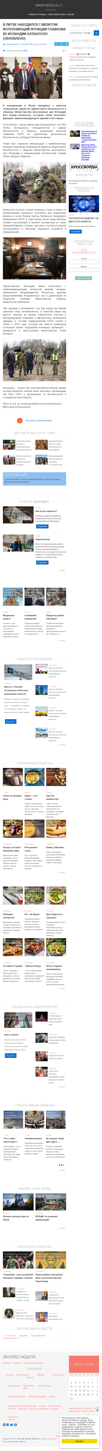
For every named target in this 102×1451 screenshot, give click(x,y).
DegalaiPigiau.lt (75, 1411)
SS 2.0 (23, 1442)
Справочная (13, 1396)
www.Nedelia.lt (49, 4)
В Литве (70, 14)
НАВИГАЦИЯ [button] (50, 10)
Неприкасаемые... (34, 1138)
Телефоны (33, 1396)
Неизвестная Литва (15, 1196)
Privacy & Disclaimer (49, 1439)
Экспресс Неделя (10, 770)
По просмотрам (38, 1335)
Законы (52, 1396)
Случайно (23, 1335)
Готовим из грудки (12, 966)
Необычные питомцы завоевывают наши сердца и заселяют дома (57, 1077)
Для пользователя (84, 251)
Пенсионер (12, 667)
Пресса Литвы (45, 1386)
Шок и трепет (11, 1034)
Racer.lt (85, 1411)
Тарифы (21, 1396)
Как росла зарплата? (46, 511)
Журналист (10, 511)
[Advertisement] (51, 578)
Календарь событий (16, 1254)
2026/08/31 (41, 502)
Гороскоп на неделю (82, 198)
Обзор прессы (14, 1386)
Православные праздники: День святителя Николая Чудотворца (49, 1277)
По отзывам (10, 1335)
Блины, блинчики (55, 847)
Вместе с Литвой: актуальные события (18, 670)
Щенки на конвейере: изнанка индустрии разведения (57, 1040)
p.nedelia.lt (88, 1408)
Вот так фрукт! (32, 914)
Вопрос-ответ (58, 1375)
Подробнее (42, 526)
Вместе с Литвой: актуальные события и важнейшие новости (16, 690)
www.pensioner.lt (76, 1408)
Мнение (40, 1375)
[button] (7, 1126)
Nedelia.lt (7, 1363)
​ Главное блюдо (33, 966)
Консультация (12, 509)
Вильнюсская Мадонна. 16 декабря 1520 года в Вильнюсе (25, 1316)
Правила (42, 1396)
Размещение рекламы (33, 1363)
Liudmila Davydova (12, 44)
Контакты (17, 1363)
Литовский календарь (17, 1256)
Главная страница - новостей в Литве (46, 14)
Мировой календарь (49, 1256)
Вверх (92, 1411)
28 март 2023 (27, 44)
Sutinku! (79, 1441)
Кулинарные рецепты (12, 773)
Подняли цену (42, 539)
